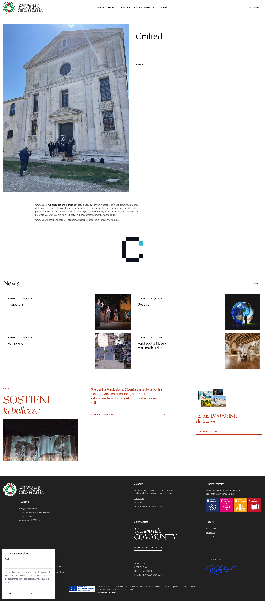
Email (7, 559)
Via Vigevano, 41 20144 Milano (31, 520)
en (250, 8)
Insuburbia (15, 304)
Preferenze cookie (143, 571)
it (246, 8)
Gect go (143, 304)
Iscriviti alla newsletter (146, 548)
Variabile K (15, 343)
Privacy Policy (141, 563)
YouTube (210, 537)
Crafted (39, 205)
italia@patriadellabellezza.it (30, 509)
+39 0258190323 (26, 516)
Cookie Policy (141, 567)
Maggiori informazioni (106, 593)
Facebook (210, 533)
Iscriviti (8, 593)
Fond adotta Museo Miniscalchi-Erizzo (152, 346)
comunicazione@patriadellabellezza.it (35, 513)
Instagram (211, 529)
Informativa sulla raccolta (148, 575)
